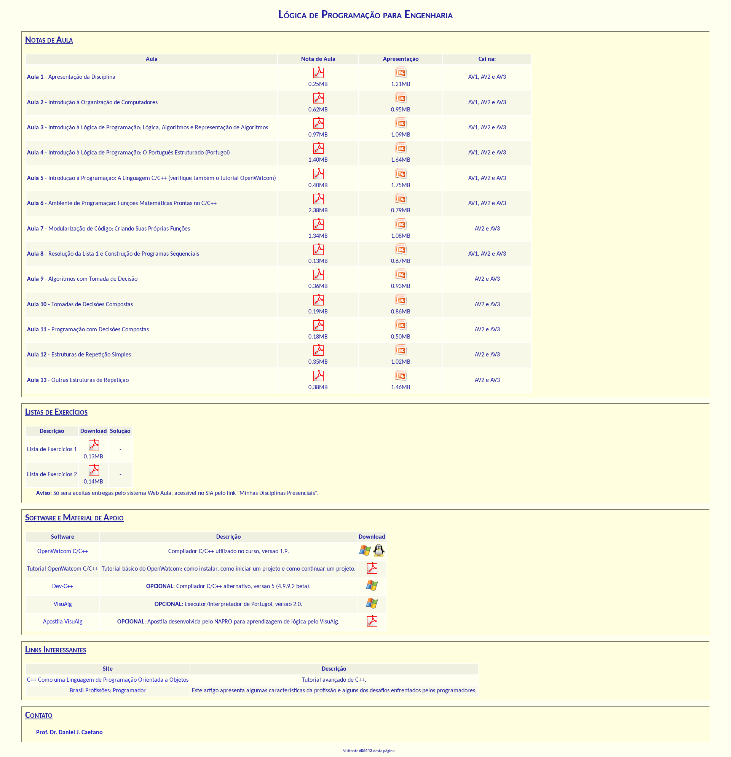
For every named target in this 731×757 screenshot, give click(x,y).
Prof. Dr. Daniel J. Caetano (69, 733)
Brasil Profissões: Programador (108, 691)
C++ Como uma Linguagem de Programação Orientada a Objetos (107, 680)
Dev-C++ (62, 587)
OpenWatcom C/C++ (62, 552)
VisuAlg (63, 604)
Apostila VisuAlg (63, 622)
